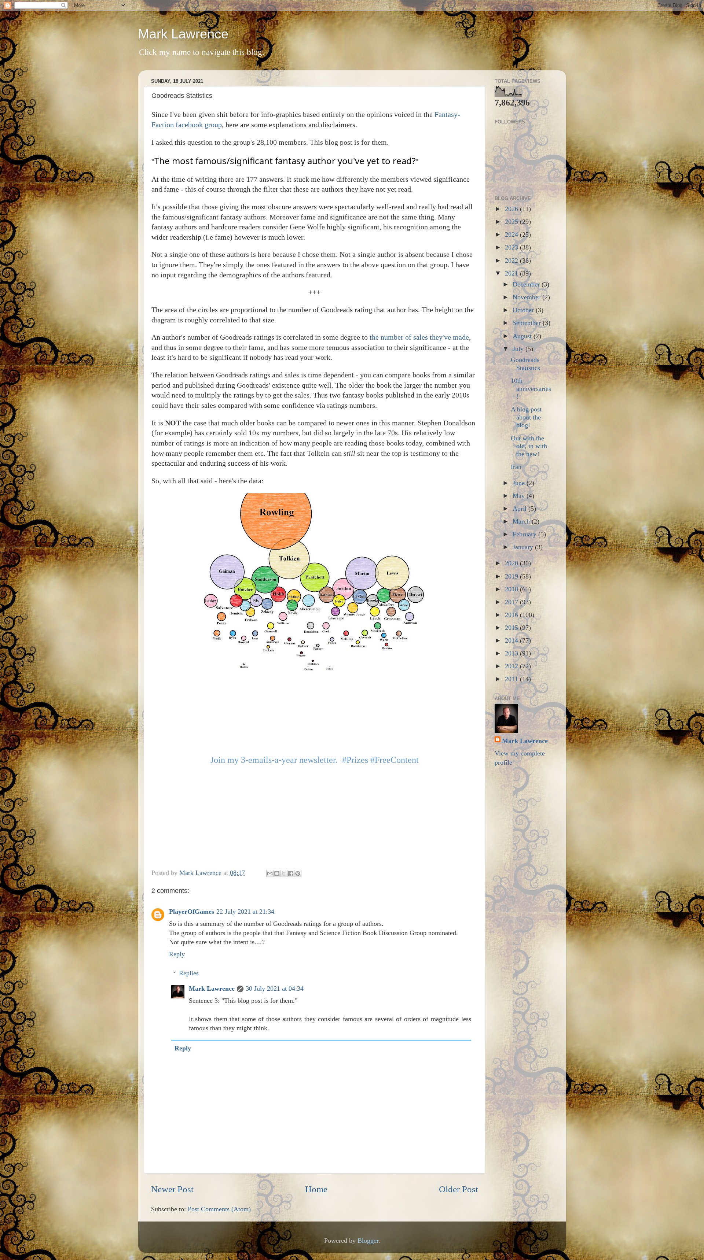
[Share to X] (283, 873)
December (527, 284)
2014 (512, 640)
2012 (512, 666)
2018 (512, 589)
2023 (512, 247)
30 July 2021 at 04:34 (275, 988)
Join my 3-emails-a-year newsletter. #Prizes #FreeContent (314, 760)
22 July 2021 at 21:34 (245, 911)
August (523, 336)
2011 (512, 679)
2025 (512, 221)
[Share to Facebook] (290, 873)
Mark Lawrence (183, 33)
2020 (512, 563)
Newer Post (172, 1189)
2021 (512, 273)
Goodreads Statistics (525, 364)
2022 (512, 260)
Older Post (458, 1189)
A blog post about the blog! (526, 417)
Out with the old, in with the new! (529, 446)
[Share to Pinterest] (297, 873)
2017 (512, 602)
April (520, 508)
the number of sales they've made (419, 337)
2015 (512, 627)
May (520, 495)
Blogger (368, 1240)
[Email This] (270, 873)
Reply (177, 954)
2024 (512, 234)
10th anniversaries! (531, 388)
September (528, 322)
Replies (189, 973)
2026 (512, 209)
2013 (512, 653)
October (524, 310)
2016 (512, 614)
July (519, 348)
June (520, 483)
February (525, 534)
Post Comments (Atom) (219, 1209)
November (527, 297)
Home (316, 1189)
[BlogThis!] (276, 873)
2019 (512, 576)
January (524, 547)
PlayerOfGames (191, 911)
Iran (516, 466)
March (522, 521)
